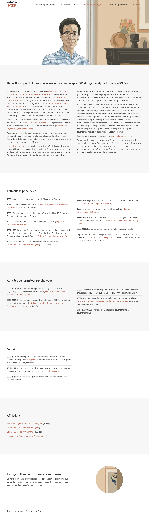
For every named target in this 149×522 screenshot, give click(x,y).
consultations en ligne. (122, 136)
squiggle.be (31, 359)
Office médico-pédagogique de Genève (55, 236)
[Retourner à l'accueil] (12, 4)
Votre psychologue (93, 4)
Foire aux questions (117, 4)
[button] (140, 511)
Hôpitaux (127, 209)
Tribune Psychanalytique (49, 371)
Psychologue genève (46, 4)
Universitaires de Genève (88, 212)
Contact (137, 4)
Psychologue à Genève (17, 146)
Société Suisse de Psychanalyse (35, 122)
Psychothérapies (69, 4)
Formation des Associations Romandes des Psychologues (102, 301)
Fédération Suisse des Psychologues (23, 244)
